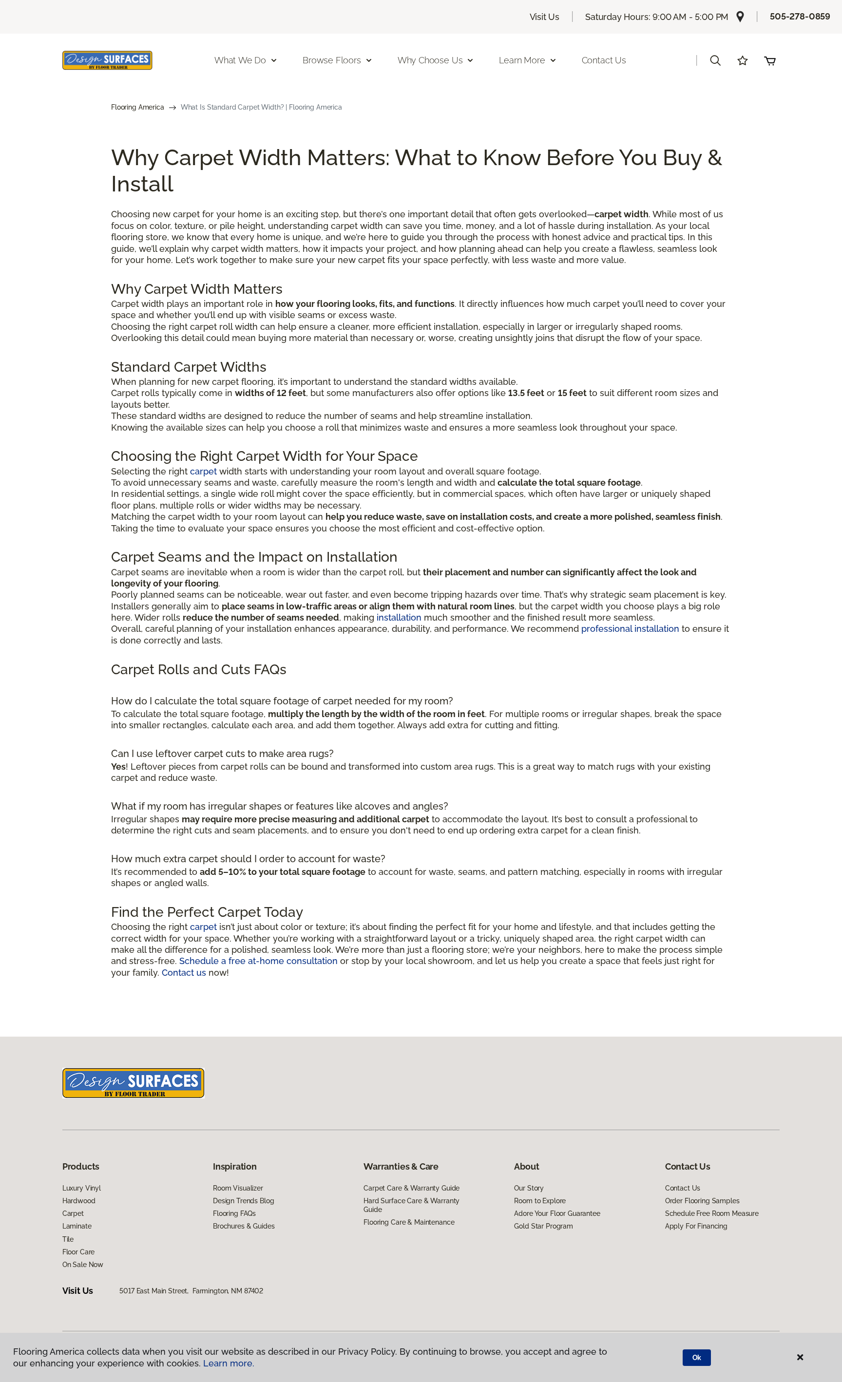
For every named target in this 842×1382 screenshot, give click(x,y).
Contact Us (604, 60)
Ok (697, 1358)
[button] (715, 60)
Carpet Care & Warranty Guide (411, 1188)
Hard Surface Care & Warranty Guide (411, 1205)
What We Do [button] (240, 60)
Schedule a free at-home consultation (258, 961)
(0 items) (770, 60)
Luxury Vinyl (81, 1188)
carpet (203, 471)
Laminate (77, 1226)
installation (399, 617)
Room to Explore (540, 1201)
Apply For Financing (696, 1226)
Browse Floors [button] (332, 60)
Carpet (73, 1213)
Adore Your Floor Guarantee (557, 1213)
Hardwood (79, 1201)
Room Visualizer (238, 1188)
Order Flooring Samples (702, 1201)
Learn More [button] (522, 60)
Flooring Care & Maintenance (409, 1222)
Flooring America (137, 107)
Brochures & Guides (243, 1226)
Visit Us (545, 17)
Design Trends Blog (243, 1201)
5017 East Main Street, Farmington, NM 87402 (191, 1291)
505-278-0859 (800, 16)
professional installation (630, 629)
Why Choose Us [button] (430, 60)
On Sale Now (82, 1264)
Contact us (184, 972)
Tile (68, 1239)
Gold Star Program (543, 1226)
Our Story (529, 1188)
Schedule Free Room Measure (712, 1213)
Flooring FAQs (234, 1213)
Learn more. (228, 1363)
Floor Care (78, 1252)
